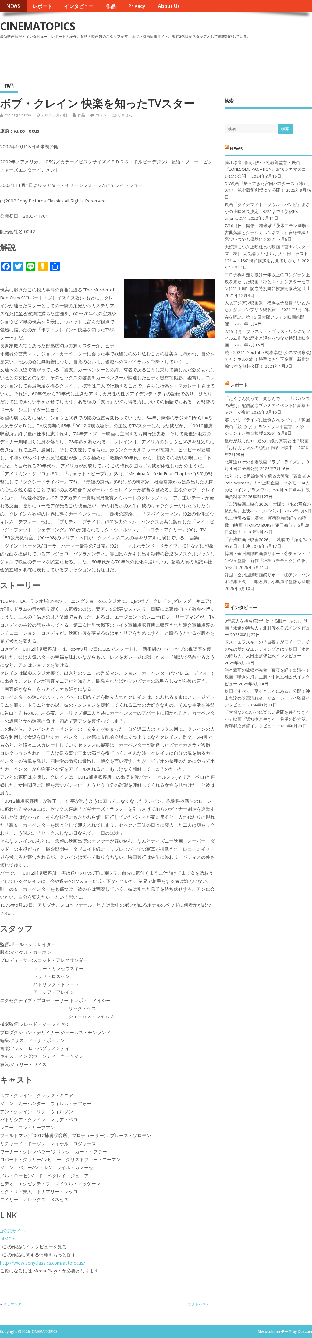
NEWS (13, 6)
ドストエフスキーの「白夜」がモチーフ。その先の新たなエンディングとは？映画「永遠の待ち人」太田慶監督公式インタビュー (267, 648)
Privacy (136, 6)
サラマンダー (14, 1304)
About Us (169, 6)
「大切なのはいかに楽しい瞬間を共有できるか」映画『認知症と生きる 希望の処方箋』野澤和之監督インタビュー (267, 719)
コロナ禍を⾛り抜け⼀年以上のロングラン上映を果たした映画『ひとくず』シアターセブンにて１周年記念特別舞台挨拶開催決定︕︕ (267, 281)
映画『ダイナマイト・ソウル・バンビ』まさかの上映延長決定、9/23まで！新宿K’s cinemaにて (267, 211)
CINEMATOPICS (37, 26)
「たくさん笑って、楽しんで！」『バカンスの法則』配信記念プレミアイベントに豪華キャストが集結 (267, 405)
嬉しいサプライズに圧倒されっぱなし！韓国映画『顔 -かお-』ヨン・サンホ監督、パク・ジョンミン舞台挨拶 (267, 426)
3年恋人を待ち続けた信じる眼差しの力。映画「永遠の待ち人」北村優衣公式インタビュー (267, 627)
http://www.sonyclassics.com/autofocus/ (42, 1263)
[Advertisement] (196, 57)
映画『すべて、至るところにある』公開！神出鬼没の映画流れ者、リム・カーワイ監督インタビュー (267, 698)
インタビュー (79, 6)
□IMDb (7, 1239)
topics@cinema (18, 115)
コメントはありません (114, 115)
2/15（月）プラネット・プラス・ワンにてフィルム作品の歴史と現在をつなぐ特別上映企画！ (267, 338)
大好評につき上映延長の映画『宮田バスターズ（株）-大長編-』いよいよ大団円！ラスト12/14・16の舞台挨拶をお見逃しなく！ (267, 253)
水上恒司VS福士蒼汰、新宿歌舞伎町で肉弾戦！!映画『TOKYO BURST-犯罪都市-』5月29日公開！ (267, 525)
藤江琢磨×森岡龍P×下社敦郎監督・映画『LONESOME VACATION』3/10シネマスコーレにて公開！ (267, 169)
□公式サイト (13, 1231)
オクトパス (197, 1304)
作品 (111, 6)
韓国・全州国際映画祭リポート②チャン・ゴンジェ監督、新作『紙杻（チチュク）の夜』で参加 (267, 560)
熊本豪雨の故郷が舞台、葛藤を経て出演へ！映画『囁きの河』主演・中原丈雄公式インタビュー (267, 677)
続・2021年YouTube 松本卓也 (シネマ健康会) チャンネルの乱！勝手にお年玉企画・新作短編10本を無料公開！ (268, 359)
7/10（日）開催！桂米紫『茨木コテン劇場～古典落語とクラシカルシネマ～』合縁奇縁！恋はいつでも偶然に (267, 232)
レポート (42, 6)
